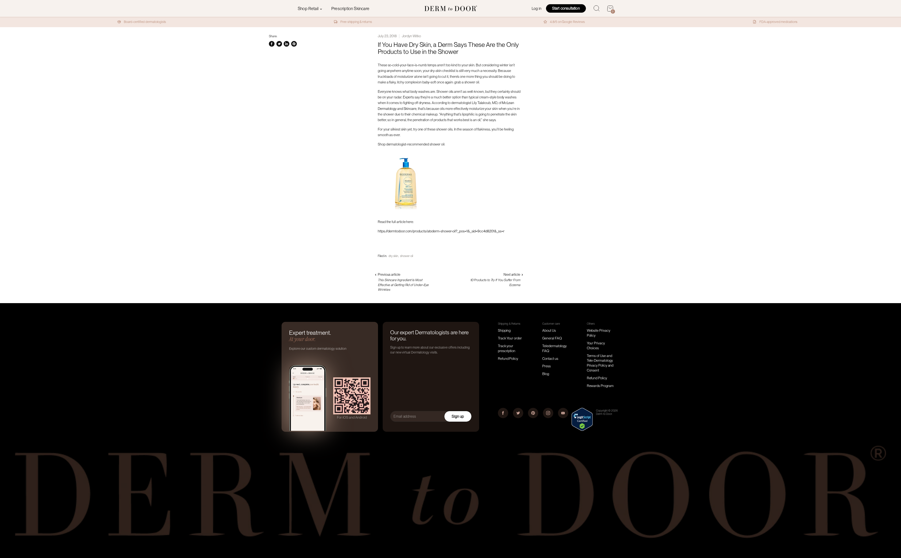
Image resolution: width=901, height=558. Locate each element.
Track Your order (510, 338)
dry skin (393, 256)
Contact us (550, 359)
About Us (549, 330)
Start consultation (566, 8)
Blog (545, 374)
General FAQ (552, 338)
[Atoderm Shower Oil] (406, 213)
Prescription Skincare (350, 8)
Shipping (504, 330)
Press (546, 366)
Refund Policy (508, 359)
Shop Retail (308, 8)
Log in (536, 8)
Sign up (458, 416)
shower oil (406, 256)
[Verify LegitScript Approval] (582, 430)
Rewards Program (600, 386)
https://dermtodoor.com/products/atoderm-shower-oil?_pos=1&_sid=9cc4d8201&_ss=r (441, 231)
